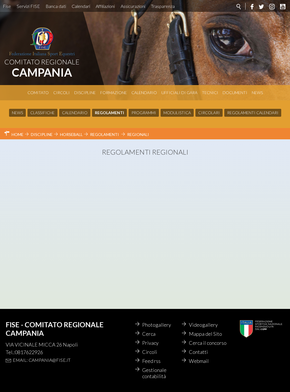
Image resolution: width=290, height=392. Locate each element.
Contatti (198, 352)
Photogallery (156, 325)
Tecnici (210, 92)
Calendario (144, 92)
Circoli (61, 92)
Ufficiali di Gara (179, 92)
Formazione (113, 92)
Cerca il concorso (208, 343)
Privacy (150, 343)
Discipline (85, 92)
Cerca (148, 334)
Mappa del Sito (205, 334)
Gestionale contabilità (154, 373)
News (257, 92)
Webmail (199, 361)
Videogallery (203, 325)
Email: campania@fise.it (42, 360)
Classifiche (42, 112)
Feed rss (151, 361)
